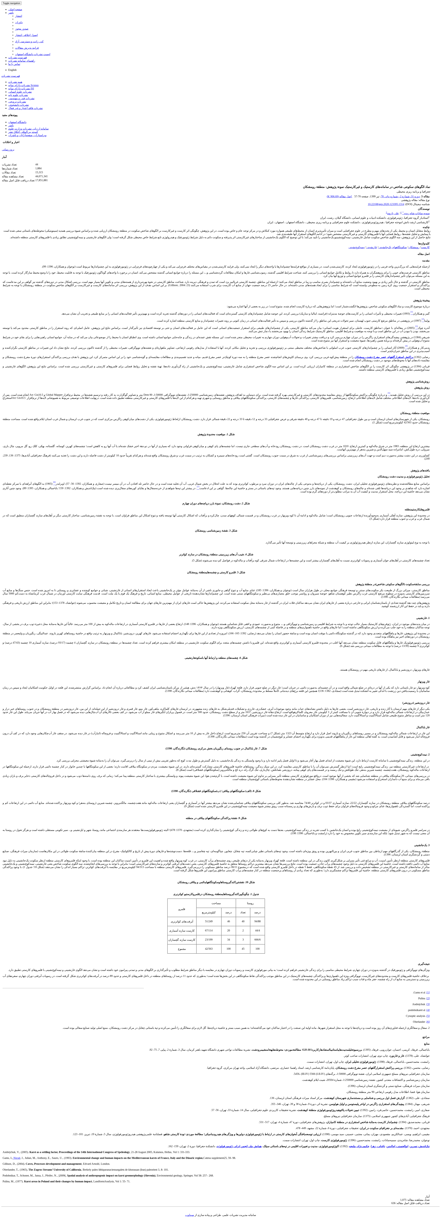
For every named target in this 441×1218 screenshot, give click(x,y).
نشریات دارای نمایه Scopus (23, 85)
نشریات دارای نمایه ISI (21, 88)
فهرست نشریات (17, 57)
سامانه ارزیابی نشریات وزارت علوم (28, 128)
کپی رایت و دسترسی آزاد (29, 41)
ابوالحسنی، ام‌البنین (397, 1146)
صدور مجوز (21, 28)
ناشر (11, 12)
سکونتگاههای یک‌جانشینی (392, 247)
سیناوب (189, 1215)
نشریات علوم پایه (18, 95)
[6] (428, 1021)
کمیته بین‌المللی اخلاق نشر (23, 131)
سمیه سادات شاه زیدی (416, 213)
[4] (428, 1010)
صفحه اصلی (15, 9)
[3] (428, 1004)
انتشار (18, 15)
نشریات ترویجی (17, 101)
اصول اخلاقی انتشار (26, 35)
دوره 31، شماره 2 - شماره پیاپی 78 (400, 196)
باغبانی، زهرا (378, 1146)
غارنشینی (371, 247)
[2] (428, 998)
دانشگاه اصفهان (17, 122)
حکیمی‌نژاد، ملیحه (359, 1146)
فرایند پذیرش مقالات (27, 47)
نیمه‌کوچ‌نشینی (356, 247)
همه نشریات (15, 81)
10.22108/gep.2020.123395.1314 (386, 204)
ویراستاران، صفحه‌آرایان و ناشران (27, 135)
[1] (428, 992)
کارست (425, 247)
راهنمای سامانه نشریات (21, 60)
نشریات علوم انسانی (20, 91)
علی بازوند (393, 213)
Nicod (16, 1157)
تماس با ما (14, 64)
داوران (19, 22)
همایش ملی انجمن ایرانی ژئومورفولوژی (239, 1146)
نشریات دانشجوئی (18, 104)
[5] (428, 1015)
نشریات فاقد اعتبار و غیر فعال (25, 108)
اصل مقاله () (339, 196)
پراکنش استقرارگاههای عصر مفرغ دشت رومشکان (384, 357)
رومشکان (413, 247)
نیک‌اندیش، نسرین (420, 1146)
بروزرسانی (8, 149)
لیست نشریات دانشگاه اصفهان (32, 54)
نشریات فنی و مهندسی (21, 98)
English (12, 69)
